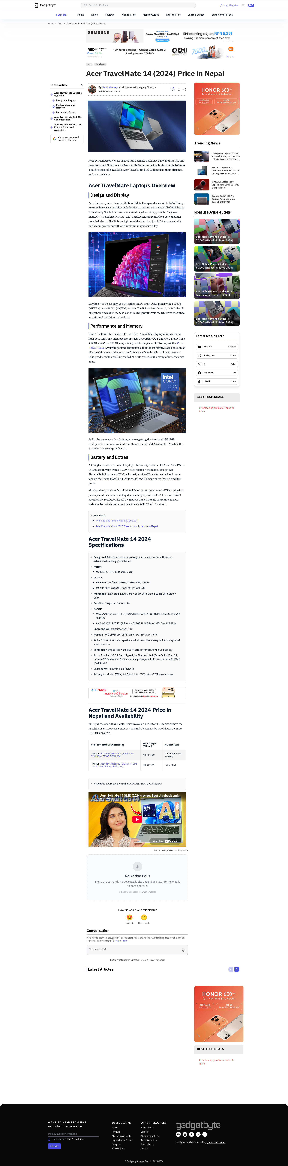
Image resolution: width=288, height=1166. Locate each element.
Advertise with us (149, 1140)
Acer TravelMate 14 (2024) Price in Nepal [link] (86, 23)
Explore (62, 15)
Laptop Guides (196, 15)
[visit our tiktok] (204, 1134)
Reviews (110, 15)
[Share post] (184, 89)
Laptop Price (173, 15)
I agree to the (68, 1139)
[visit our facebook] (191, 1134)
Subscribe (54, 1146)
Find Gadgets (118, 1148)
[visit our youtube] (178, 1134)
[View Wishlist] (243, 5)
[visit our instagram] (185, 1134)
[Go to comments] (172, 89)
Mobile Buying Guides (122, 1136)
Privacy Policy (121, 941)
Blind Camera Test (222, 15)
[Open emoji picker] (184, 950)
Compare (116, 1144)
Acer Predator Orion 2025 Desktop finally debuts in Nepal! (127, 526)
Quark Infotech (216, 1143)
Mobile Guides (151, 15)
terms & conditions (75, 1139)
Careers (144, 1132)
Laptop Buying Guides (122, 1140)
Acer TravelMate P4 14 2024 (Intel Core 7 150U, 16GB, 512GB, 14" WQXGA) (114, 765)
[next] (236, 969)
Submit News (147, 1127)
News (94, 15)
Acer (60, 23)
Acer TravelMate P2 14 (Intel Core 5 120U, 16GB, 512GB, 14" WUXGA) (112, 755)
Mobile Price (129, 15)
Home (80, 15)
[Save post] (179, 89)
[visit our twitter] (198, 1134)
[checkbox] (49, 1139)
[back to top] (279, 1158)
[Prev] (230, 969)
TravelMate (100, 64)
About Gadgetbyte (150, 1136)
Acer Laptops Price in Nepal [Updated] (116, 521)
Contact (144, 1148)
